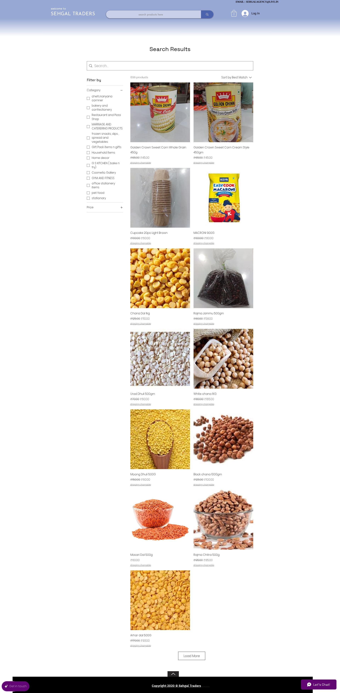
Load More (192, 656)
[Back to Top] (173, 674)
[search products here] (207, 14)
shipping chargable (140, 162)
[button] (234, 13)
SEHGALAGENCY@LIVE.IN (262, 2)
